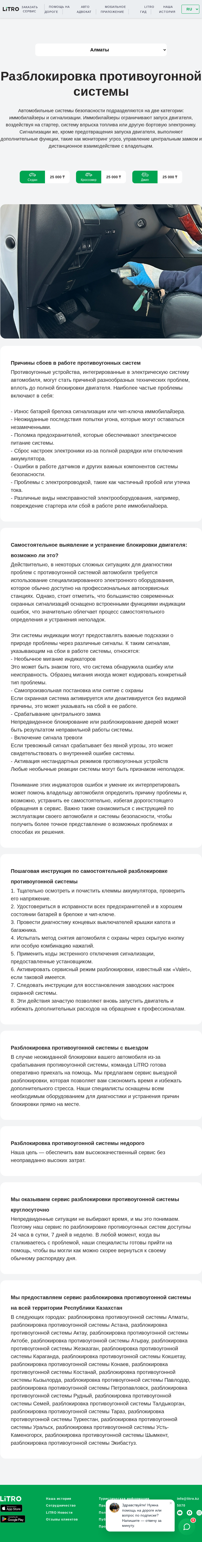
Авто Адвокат (84, 9)
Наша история (167, 9)
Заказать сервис (30, 9)
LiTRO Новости (59, 1512)
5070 (181, 1505)
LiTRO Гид (147, 9)
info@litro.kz (188, 1499)
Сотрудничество (61, 1505)
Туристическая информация (124, 1499)
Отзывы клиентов (62, 1519)
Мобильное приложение (113, 9)
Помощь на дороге (57, 9)
